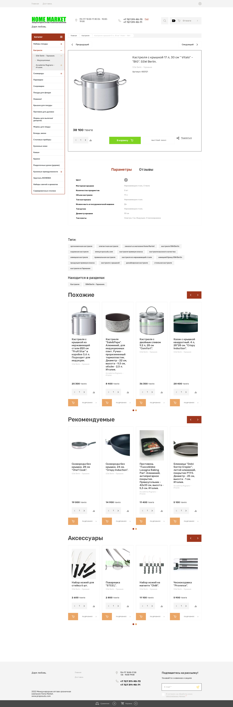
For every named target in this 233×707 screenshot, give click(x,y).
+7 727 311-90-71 (132, 22)
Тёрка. (178, 582)
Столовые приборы (42, 140)
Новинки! (37, 99)
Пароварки (38, 80)
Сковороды (38, 73)
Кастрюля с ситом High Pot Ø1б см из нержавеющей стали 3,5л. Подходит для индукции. (185, 347)
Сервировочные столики (44, 191)
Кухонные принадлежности (45, 172)
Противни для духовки (43, 112)
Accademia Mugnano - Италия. (45, 66)
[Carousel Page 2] (136, 410)
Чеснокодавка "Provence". (149, 584)
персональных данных (175, 696)
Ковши (36, 152)
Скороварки (38, 86)
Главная (35, 4)
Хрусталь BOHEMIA (42, 178)
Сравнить (90, 140)
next (197, 295)
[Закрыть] (138, 2)
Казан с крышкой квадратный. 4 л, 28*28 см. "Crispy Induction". (150, 344)
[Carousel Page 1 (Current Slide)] (133, 410)
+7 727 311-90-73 (132, 19)
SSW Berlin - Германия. (45, 56)
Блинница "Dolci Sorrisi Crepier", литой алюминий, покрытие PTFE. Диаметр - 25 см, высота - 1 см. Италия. (151, 473)
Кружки (36, 159)
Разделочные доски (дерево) (46, 165)
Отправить (197, 687)
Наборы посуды (40, 44)
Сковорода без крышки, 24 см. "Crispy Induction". (83, 466)
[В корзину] (73, 402)
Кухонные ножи (40, 146)
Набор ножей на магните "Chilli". (116, 584)
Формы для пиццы (41, 127)
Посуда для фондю (42, 93)
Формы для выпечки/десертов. (43, 119)
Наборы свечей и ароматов (45, 184)
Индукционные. (43, 60)
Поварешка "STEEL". (79, 584)
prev (190, 295)
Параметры (121, 169)
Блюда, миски (39, 133)
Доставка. (47, 4)
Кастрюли (37, 50)
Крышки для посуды (42, 105)
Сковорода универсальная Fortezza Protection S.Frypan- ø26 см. (185, 469)
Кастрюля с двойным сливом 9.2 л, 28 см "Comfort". (116, 344)
